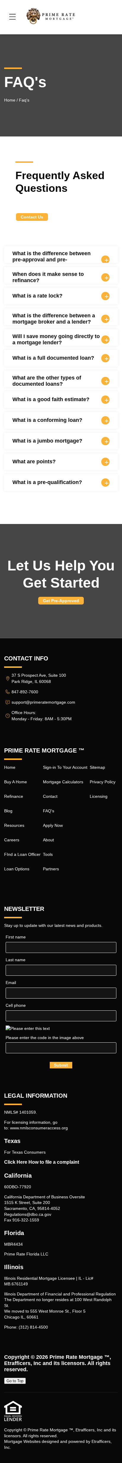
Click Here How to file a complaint (41, 1162)
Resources (14, 825)
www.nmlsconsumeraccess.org (39, 1128)
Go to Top (15, 1381)
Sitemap (97, 767)
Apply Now (53, 825)
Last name (15, 959)
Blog (8, 810)
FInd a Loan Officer (22, 854)
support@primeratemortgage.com (43, 702)
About (48, 839)
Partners (51, 868)
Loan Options (16, 868)
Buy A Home (15, 781)
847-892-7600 (25, 691)
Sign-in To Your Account (65, 767)
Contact (50, 796)
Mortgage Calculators (63, 781)
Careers (11, 839)
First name (16, 937)
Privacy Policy (102, 781)
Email (11, 982)
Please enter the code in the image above (45, 1037)
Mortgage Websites (22, 1441)
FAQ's (48, 810)
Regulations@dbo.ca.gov (27, 1214)
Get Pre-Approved (61, 600)
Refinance (13, 796)
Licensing (98, 796)
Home (9, 100)
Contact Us (32, 217)
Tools (48, 854)
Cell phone (16, 1005)
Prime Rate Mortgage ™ (79, 1357)
